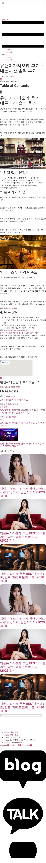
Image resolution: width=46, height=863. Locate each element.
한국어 (9, 49)
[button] (23, 54)
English (9, 52)
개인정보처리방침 (11, 732)
